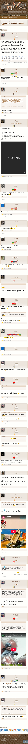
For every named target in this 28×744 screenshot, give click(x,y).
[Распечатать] (25, 730)
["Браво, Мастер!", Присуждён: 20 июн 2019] (11, 681)
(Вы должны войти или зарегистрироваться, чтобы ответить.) (17, 725)
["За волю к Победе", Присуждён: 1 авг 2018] (13, 681)
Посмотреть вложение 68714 (8, 101)
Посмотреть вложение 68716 (10, 102)
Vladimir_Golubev (16, 33)
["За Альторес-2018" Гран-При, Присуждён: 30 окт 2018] (12, 209)
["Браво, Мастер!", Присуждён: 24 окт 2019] (14, 94)
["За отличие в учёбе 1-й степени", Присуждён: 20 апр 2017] (20, 335)
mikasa (16, 88)
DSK (16, 120)
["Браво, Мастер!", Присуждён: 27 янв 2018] (15, 190)
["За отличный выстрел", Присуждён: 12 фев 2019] (8, 335)
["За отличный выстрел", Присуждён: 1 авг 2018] (12, 335)
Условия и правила (24, 737)
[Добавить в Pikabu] (12, 730)
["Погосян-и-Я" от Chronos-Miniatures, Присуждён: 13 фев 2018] (15, 304)
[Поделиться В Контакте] (20, 730)
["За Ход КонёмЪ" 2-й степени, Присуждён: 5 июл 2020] (15, 681)
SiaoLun (16, 238)
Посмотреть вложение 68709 (8, 98)
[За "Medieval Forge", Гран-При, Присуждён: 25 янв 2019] (12, 74)
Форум (5, 12)
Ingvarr (16, 472)
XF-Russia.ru (6, 738)
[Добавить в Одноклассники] (10, 730)
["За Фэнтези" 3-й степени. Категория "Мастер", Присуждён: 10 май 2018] (14, 335)
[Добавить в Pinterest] (15, 730)
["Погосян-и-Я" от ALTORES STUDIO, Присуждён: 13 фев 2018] (16, 209)
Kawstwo (16, 185)
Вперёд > (5, 727)
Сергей (16, 204)
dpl (16, 69)
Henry (16, 299)
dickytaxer (16, 347)
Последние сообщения (13, 17)
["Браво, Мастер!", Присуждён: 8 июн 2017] (15, 243)
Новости (11, 12)
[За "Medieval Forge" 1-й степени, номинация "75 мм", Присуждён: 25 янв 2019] (13, 243)
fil (16, 330)
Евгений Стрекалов (16, 453)
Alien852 (16, 221)
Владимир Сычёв (16, 257)
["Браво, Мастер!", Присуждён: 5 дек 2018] (10, 335)
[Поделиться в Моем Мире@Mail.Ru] (7, 730)
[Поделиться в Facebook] (2, 730)
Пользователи (18, 12)
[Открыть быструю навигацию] (26, 15)
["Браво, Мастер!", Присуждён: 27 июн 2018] (14, 209)
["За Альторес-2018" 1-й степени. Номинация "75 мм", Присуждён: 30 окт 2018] (16, 226)
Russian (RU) (8, 735)
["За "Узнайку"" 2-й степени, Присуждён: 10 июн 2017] (14, 262)
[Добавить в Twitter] (18, 730)
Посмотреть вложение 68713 (14, 100)
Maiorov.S (16, 675)
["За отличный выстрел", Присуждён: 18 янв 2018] (16, 335)
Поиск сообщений (4, 17)
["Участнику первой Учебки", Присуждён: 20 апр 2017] (17, 681)
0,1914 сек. (9, 741)
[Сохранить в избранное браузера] (23, 730)
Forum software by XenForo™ (5, 737)
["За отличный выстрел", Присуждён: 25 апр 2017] (16, 262)
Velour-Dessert (3, 735)
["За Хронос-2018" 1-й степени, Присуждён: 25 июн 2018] (14, 74)
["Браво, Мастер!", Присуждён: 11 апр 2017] (14, 39)
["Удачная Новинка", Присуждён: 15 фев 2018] (14, 126)
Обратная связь (19, 735)
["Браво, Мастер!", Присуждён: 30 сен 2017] (13, 304)
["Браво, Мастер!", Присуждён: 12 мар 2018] (16, 74)
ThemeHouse (15, 739)
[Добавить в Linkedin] (5, 730)
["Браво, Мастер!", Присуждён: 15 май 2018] (14, 458)
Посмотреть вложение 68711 (10, 99)
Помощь (24, 735)
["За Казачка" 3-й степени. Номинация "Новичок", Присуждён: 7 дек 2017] (18, 335)
